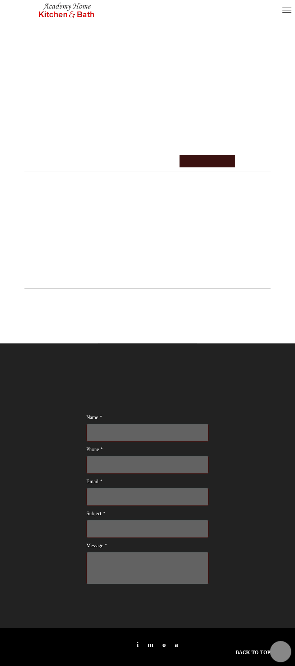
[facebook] (176, 644)
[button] (280, 651)
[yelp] (150, 644)
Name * (94, 417)
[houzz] (164, 644)
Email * (94, 481)
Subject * (95, 513)
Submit (106, 597)
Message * (96, 545)
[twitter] (137, 644)
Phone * (94, 449)
